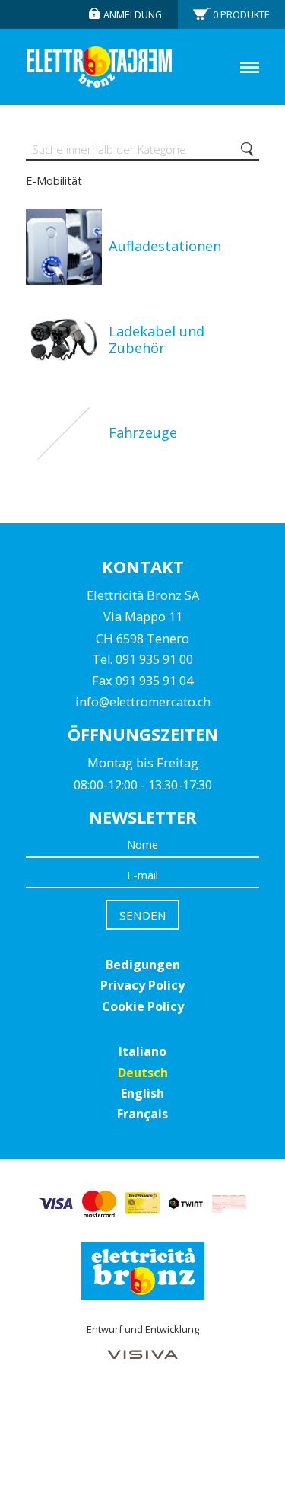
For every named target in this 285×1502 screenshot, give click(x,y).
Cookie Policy (143, 1006)
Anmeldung (132, 14)
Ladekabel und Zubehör (156, 339)
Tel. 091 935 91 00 (142, 659)
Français (142, 1113)
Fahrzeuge (143, 432)
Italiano (142, 1051)
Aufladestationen (165, 246)
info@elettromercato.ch (143, 702)
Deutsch (143, 1072)
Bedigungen (143, 964)
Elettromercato (99, 67)
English (142, 1093)
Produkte (241, 14)
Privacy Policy (142, 985)
